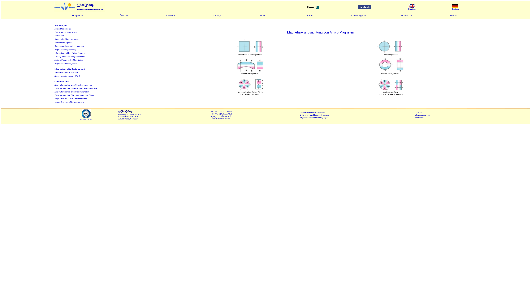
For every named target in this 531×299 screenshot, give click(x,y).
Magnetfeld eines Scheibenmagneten (70, 99)
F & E (310, 15)
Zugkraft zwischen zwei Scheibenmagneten (73, 85)
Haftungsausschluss (422, 115)
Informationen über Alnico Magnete (69, 53)
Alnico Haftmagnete (63, 43)
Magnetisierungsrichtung (65, 49)
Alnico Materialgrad (62, 29)
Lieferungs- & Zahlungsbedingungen (314, 115)
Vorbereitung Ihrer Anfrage (66, 72)
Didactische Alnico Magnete (66, 39)
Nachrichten (407, 15)
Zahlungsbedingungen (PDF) (67, 76)
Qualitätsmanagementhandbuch (312, 112)
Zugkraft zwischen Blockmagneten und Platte (74, 95)
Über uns (123, 15)
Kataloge (217, 15)
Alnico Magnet (60, 25)
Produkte (170, 15)
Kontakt (453, 15)
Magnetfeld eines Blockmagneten (69, 102)
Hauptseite (77, 15)
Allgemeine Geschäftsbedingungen (314, 118)
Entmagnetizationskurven (65, 32)
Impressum (418, 112)
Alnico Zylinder (60, 36)
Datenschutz (419, 118)
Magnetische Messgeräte (65, 63)
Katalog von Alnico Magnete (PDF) (69, 56)
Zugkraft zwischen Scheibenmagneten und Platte (75, 88)
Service (263, 15)
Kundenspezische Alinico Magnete (69, 46)
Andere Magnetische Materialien (68, 60)
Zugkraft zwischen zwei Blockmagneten (71, 92)
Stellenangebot (358, 15)
